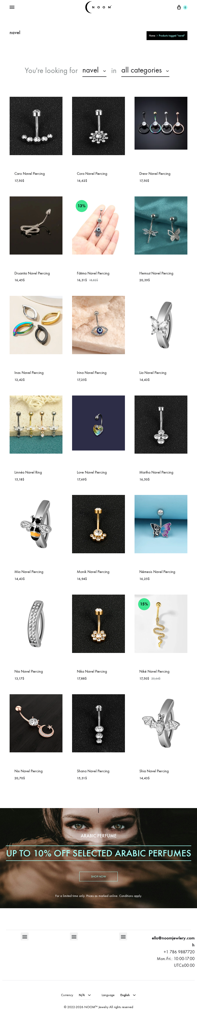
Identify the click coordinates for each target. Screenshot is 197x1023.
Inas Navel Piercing (28, 372)
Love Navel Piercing (92, 472)
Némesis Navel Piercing (157, 571)
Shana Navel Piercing (93, 771)
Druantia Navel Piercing (32, 273)
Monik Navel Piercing (93, 571)
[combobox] (94, 71)
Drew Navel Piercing (154, 173)
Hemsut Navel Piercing (156, 273)
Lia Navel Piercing (152, 372)
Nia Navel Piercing (28, 671)
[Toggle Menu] (12, 7)
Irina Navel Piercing (91, 372)
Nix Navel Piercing (28, 771)
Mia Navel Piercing (28, 571)
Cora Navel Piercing (92, 173)
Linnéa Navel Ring (28, 472)
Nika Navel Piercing (92, 671)
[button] (25, 936)
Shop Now (98, 876)
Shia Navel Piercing (154, 771)
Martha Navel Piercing (156, 472)
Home (152, 35)
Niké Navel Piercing (154, 671)
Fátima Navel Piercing (93, 273)
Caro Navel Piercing (29, 173)
